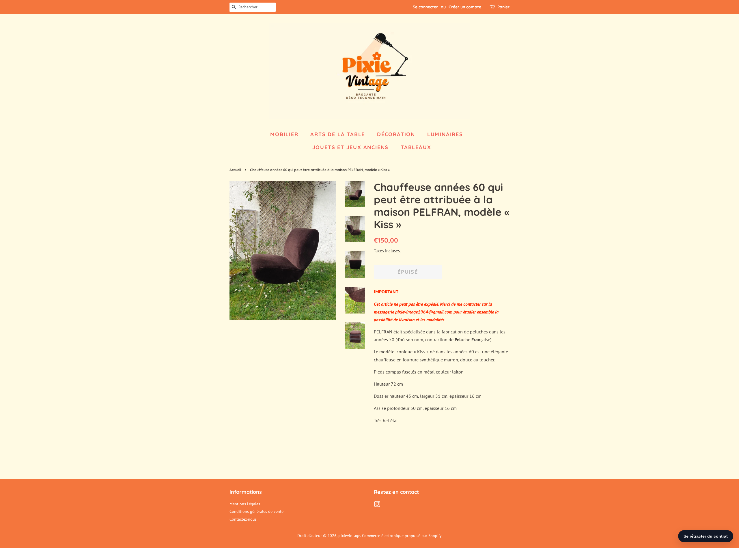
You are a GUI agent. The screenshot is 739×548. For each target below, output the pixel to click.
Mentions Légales (244, 503)
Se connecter (425, 7)
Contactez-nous (243, 519)
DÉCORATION (396, 134)
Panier (503, 7)
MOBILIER (284, 134)
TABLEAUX (416, 147)
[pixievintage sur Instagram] (377, 505)
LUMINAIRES (445, 134)
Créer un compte (465, 7)
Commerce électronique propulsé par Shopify (402, 535)
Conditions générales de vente (256, 511)
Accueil (235, 170)
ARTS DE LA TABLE (337, 134)
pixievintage (349, 535)
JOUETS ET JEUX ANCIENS (350, 147)
